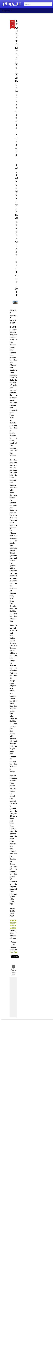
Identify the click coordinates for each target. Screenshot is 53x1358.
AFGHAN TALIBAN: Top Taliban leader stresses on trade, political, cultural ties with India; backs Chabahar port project (16, 158)
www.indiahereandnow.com (13, 924)
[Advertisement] (31, 60)
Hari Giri (13, 952)
